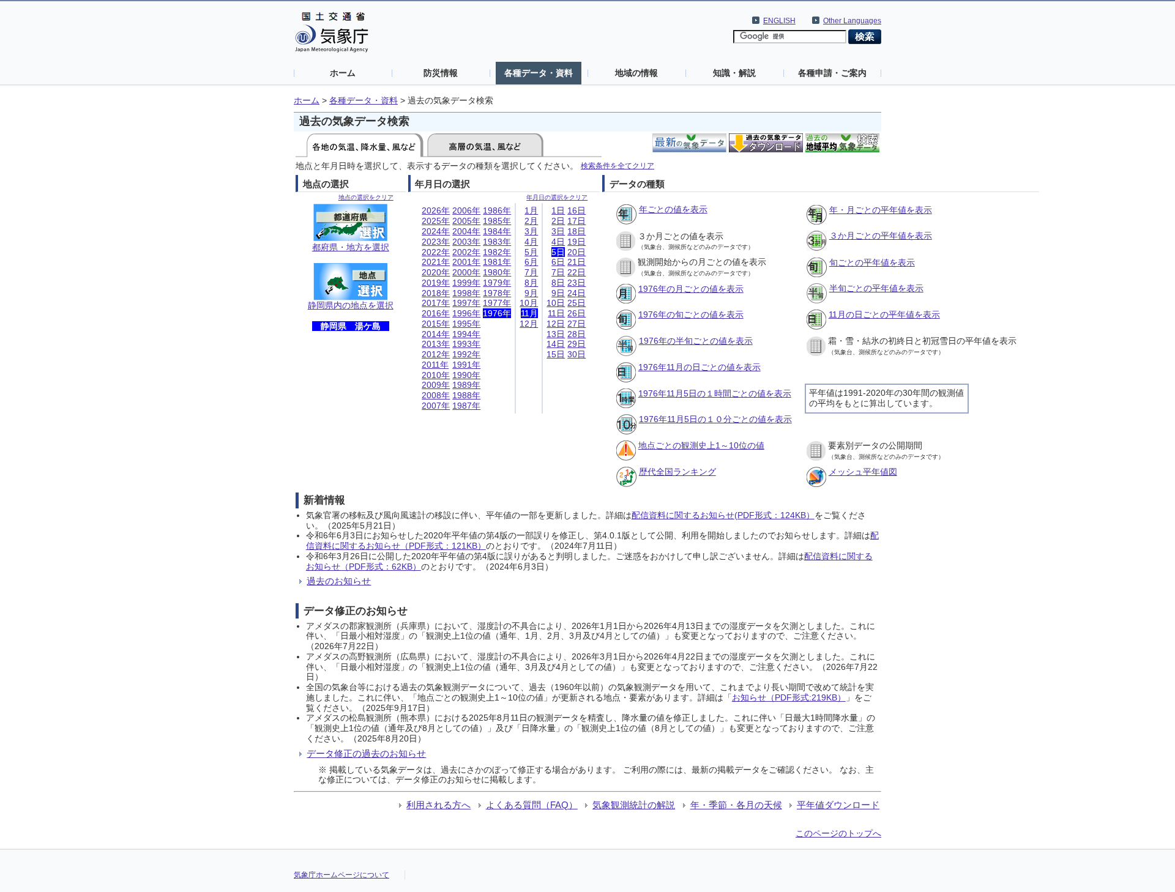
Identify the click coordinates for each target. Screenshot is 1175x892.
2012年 (436, 354)
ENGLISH (779, 21)
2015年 (436, 324)
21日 (576, 262)
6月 (531, 262)
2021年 (436, 262)
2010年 (436, 375)
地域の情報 (636, 73)
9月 (531, 293)
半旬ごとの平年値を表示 (876, 288)
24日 (576, 293)
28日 (576, 334)
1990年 (466, 375)
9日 (558, 293)
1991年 (466, 365)
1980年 (497, 272)
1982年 (497, 252)
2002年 (466, 252)
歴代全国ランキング (677, 472)
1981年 (497, 262)
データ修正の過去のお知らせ (366, 753)
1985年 (497, 221)
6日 (558, 262)
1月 (531, 210)
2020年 (436, 272)
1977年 (497, 303)
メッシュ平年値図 (863, 472)
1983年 (497, 242)
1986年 (497, 210)
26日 (576, 313)
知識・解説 (734, 73)
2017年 (436, 303)
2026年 (436, 210)
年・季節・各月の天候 (736, 805)
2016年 (436, 313)
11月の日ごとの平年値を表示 (884, 314)
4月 (531, 242)
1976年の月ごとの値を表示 (691, 289)
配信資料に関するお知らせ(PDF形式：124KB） (723, 515)
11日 (556, 313)
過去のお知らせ (339, 581)
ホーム (343, 73)
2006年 (466, 210)
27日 (576, 324)
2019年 (436, 283)
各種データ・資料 (538, 73)
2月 (531, 221)
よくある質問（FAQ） (532, 805)
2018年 (436, 293)
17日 (576, 221)
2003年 (466, 242)
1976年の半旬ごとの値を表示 (696, 341)
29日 (576, 344)
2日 (558, 221)
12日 (555, 324)
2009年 (436, 385)
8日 (558, 283)
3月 (531, 231)
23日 (576, 283)
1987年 (466, 406)
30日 (576, 354)
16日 (576, 210)
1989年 (466, 385)
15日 (555, 354)
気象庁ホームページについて (341, 875)
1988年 (466, 395)
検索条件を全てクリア (617, 165)
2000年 (466, 272)
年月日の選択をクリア (557, 197)
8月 (531, 283)
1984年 (497, 231)
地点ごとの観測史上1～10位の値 (701, 445)
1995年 (466, 324)
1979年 (497, 283)
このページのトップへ (838, 833)
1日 (558, 210)
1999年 (466, 283)
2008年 (436, 395)
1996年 (466, 313)
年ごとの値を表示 (673, 209)
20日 (576, 252)
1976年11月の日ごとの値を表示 (699, 367)
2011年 (435, 365)
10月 (529, 303)
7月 (531, 272)
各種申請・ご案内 (832, 73)
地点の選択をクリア (366, 197)
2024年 (436, 231)
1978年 (497, 293)
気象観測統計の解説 (633, 805)
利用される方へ (438, 805)
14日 (555, 344)
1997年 (466, 303)
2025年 (436, 221)
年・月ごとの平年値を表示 (880, 210)
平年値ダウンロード (838, 805)
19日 (576, 242)
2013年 (436, 344)
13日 (555, 334)
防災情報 (440, 73)
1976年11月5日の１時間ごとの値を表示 (714, 393)
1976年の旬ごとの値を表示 (691, 314)
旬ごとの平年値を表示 (872, 262)
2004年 (466, 231)
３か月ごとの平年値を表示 (880, 235)
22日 (576, 272)
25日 (576, 303)
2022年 (436, 252)
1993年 (466, 344)
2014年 (436, 334)
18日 (576, 231)
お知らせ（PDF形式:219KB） (789, 697)
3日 (558, 231)
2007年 (436, 406)
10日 (555, 303)
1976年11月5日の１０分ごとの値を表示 (715, 419)
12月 (529, 324)
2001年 (466, 262)
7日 (558, 272)
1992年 (466, 354)
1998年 (466, 293)
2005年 (466, 221)
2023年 (436, 242)
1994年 (466, 334)
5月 (531, 252)
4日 (558, 242)
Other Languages (852, 21)
